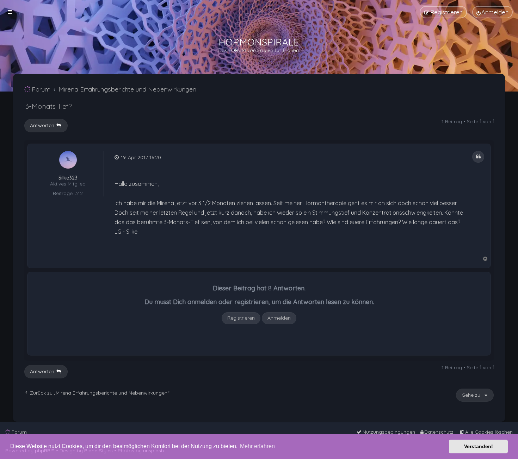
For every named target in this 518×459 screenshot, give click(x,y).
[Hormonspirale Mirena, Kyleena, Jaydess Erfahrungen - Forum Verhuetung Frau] (259, 45)
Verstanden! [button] (478, 446)
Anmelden (279, 318)
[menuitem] (492, 12)
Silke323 (68, 178)
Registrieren (241, 318)
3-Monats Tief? (48, 106)
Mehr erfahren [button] (257, 446)
